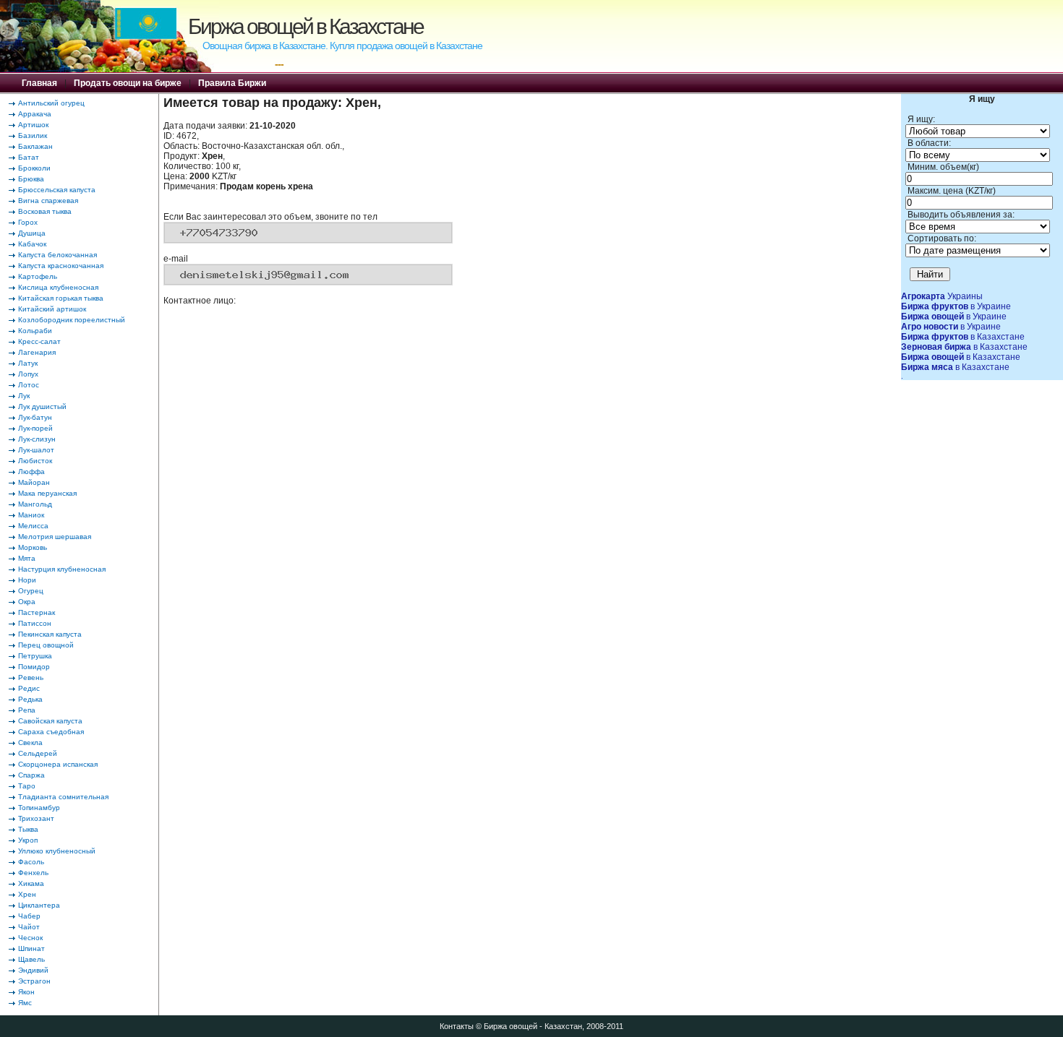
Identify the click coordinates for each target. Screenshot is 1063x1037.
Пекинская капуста (50, 634)
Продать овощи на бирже (128, 83)
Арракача (34, 114)
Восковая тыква (45, 211)
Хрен (27, 894)
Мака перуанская (47, 493)
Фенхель (33, 873)
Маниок (31, 515)
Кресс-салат (39, 341)
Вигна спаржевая (48, 201)
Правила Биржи (232, 83)
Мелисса (33, 526)
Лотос (28, 385)
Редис (29, 688)
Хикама (31, 883)
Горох (28, 222)
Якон (26, 992)
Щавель (31, 959)
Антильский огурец (51, 103)
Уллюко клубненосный (56, 851)
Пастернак (36, 612)
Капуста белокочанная (57, 255)
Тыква (28, 829)
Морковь (32, 547)
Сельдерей (37, 753)
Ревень (30, 677)
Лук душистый (42, 406)
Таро (26, 786)
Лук (24, 396)
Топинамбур (39, 808)
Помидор (34, 667)
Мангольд (35, 504)
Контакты (457, 1026)
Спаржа (31, 775)
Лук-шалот (36, 450)
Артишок (33, 125)
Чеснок (30, 938)
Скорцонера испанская (58, 764)
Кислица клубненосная (58, 287)
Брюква (31, 179)
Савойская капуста (50, 721)
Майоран (34, 482)
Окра (26, 602)
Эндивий (33, 970)
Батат (28, 157)
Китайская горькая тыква (60, 298)
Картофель (37, 276)
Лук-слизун (37, 439)
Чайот (29, 927)
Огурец (30, 591)
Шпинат (31, 948)
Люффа (31, 472)
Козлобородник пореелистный (71, 320)
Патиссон (34, 623)
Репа (26, 710)
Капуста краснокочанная (60, 266)
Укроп (28, 840)
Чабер (29, 916)
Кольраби (35, 331)
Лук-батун (35, 417)
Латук (28, 363)
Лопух (28, 374)
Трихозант (36, 818)
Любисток (35, 461)
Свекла (30, 742)
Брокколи (34, 168)
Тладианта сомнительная (63, 797)
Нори (27, 580)
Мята (26, 558)
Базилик (32, 135)
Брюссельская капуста (56, 190)
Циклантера (39, 905)
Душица (32, 233)
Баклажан (35, 146)
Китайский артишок (52, 309)
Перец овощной (46, 645)
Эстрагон (34, 981)
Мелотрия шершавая (54, 537)
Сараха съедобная (51, 732)
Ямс (25, 1003)
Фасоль (31, 862)
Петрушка (35, 656)
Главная (39, 83)
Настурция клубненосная (62, 569)
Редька (30, 699)
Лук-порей (35, 428)
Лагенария (37, 352)
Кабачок (32, 244)
